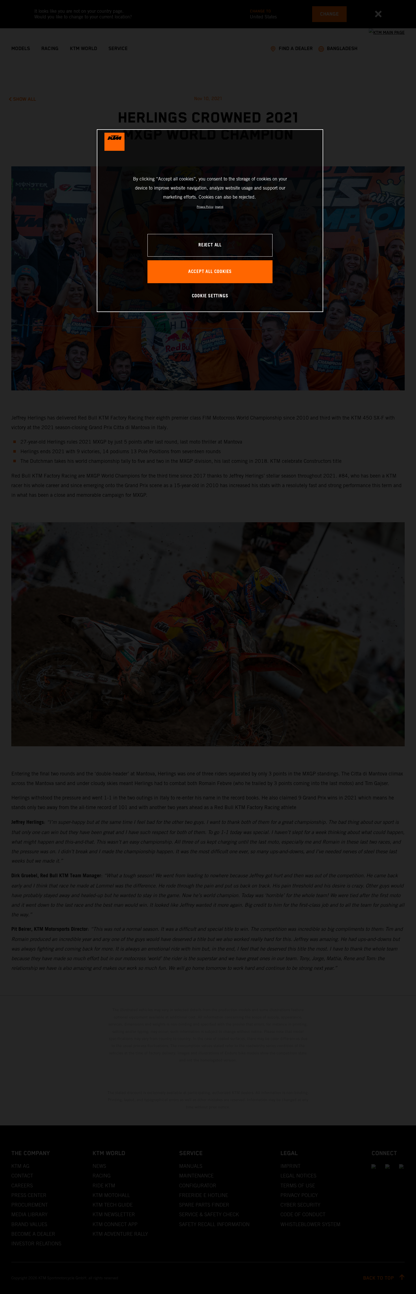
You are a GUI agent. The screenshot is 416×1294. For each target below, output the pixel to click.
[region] (210, 220)
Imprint (219, 206)
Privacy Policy (205, 206)
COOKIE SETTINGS (210, 296)
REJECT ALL (210, 245)
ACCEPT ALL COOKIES (210, 271)
